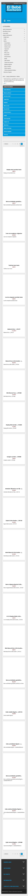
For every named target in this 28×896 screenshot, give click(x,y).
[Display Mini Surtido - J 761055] (14, 413)
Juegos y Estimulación (7, 35)
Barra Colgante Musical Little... (14, 584)
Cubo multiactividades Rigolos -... (14, 809)
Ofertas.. (6, 134)
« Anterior (6, 144)
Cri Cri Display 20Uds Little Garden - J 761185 (13, 619)
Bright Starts (6, 37)
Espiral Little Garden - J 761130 (14, 520)
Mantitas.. (6, 125)
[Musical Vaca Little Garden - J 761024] (14, 349)
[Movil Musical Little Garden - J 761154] (14, 541)
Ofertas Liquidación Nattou (10, 70)
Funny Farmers (7, 56)
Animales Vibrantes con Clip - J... (14, 488)
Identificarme (22, 3)
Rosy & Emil (6, 54)
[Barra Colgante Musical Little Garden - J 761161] (14, 572)
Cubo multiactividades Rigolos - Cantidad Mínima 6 (14, 813)
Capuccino (6, 48)
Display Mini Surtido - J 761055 (14, 424)
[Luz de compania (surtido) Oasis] (14, 285)
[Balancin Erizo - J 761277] (14, 317)
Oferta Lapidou (7, 68)
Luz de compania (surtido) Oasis (14, 297)
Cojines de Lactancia (8, 62)
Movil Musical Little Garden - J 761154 (11, 555)
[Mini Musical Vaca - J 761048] (14, 381)
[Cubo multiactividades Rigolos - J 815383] (14, 797)
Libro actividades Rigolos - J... (14, 744)
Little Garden (7, 60)
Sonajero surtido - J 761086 (14, 456)
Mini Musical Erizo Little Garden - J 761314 (12, 651)
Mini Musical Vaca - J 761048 (13, 393)
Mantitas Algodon (8, 64)
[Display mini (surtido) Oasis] (14, 158)
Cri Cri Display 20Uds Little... (13, 616)
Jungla (5, 58)
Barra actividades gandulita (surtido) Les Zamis (14, 683)
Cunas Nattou (7, 43)
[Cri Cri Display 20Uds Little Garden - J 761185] (14, 604)
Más (4, 83)
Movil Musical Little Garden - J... (13, 552)
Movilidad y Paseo (7, 31)
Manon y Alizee (7, 45)
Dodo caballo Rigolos (8, 715)
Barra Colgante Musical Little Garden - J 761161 (13, 587)
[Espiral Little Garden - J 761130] (14, 509)
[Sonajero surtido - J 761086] (14, 445)
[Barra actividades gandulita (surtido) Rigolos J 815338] (14, 764)
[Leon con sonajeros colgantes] (14, 221)
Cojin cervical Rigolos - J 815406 (14, 842)
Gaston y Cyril (7, 47)
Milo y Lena (6, 52)
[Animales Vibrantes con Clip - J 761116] (14, 477)
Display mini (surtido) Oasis (14, 169)
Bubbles (6, 50)
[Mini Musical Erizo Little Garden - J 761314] (14, 636)
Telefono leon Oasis (14, 265)
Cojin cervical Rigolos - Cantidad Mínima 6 (12, 845)
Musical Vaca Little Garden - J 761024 (11, 364)
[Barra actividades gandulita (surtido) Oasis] (14, 190)
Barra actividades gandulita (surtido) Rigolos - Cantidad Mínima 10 (13, 780)
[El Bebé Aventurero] (14, 11)
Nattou (5, 41)
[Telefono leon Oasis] (14, 253)
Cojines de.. (6, 121)
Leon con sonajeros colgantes (14, 233)
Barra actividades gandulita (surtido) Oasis (13, 204)
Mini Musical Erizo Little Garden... (14, 648)
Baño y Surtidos (7, 66)
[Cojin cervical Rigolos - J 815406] (14, 830)
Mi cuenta (7, 874)
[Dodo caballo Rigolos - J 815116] (14, 700)
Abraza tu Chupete (8, 72)
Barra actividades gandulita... (14, 201)
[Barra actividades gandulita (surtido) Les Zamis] (14, 668)
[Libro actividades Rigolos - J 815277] (14, 732)
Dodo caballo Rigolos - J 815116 (14, 712)
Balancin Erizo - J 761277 (14, 329)
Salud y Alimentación (7, 29)
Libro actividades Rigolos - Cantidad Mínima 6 (13, 747)
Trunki (5, 39)
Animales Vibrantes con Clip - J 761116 (12, 492)
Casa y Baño (5, 33)
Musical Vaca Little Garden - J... (14, 361)
